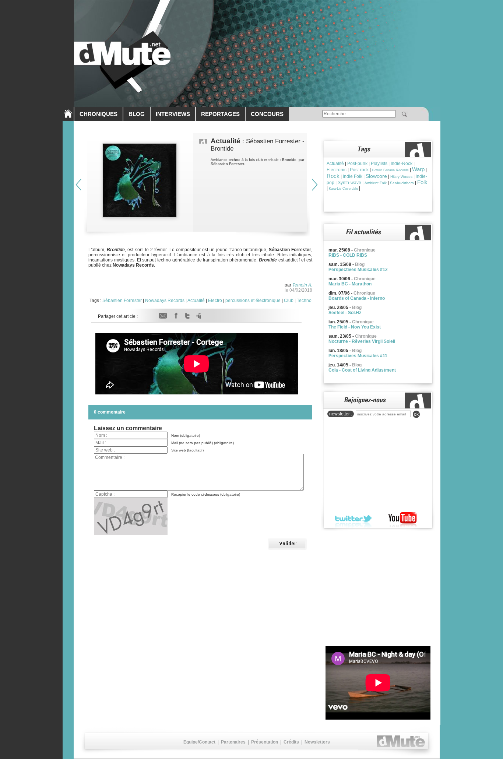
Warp (418, 169)
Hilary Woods (401, 177)
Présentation (264, 742)
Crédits (291, 742)
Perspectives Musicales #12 (358, 269)
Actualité (196, 300)
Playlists (379, 163)
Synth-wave (349, 182)
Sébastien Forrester (122, 300)
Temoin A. (302, 285)
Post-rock (359, 169)
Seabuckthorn (402, 183)
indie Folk (352, 176)
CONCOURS (267, 114)
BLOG (137, 114)
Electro (215, 300)
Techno (304, 300)
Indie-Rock (401, 163)
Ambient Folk (376, 183)
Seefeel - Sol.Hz (344, 312)
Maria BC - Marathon (350, 284)
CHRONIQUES (98, 114)
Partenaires (233, 742)
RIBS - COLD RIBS (347, 255)
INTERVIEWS (173, 114)
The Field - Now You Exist (354, 327)
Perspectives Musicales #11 (357, 355)
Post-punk (357, 163)
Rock (333, 176)
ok (416, 414)
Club (288, 300)
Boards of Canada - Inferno (356, 298)
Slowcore (376, 176)
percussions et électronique (253, 300)
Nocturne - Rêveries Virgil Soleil (361, 341)
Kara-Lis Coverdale (343, 188)
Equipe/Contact (199, 742)
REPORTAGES (220, 114)
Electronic (337, 169)
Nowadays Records (164, 300)
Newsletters (317, 742)
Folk (422, 182)
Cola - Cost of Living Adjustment (362, 370)
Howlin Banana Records (390, 170)
